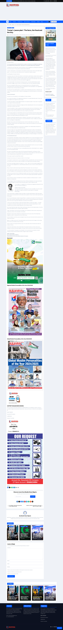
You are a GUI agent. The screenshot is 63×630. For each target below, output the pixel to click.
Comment (9, 547)
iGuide (38, 21)
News (10, 21)
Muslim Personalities (37, 588)
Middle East (9, 27)
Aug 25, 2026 (35, 538)
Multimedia (33, 21)
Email (8, 563)
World (12, 526)
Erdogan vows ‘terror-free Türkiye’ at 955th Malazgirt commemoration (12, 535)
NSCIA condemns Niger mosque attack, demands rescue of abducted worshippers (24, 536)
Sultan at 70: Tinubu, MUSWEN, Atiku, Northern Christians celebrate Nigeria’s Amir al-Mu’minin (37, 536)
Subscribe (32, 496)
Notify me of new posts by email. (13, 573)
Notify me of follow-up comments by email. (15, 571)
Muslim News (23, 526)
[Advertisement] (31, 14)
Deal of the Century (27, 34)
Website (8, 566)
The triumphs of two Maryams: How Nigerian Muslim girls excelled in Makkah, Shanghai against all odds (37, 599)
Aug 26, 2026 (10, 538)
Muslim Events (35, 526)
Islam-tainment (27, 21)
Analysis (14, 21)
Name (8, 560)
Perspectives (20, 21)
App (42, 21)
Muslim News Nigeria (13, 34)
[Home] (7, 22)
